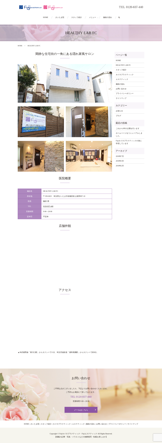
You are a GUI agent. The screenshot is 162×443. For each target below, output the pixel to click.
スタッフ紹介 (76, 17)
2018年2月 (120, 166)
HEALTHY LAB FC (123, 65)
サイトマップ (121, 98)
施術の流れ (107, 17)
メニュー (92, 17)
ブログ (118, 116)
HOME (45, 17)
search (121, 17)
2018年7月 (120, 156)
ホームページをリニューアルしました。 (129, 134)
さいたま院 (59, 17)
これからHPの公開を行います (127, 128)
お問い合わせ (121, 89)
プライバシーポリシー (125, 93)
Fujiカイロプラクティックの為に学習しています (129, 142)
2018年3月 (120, 161)
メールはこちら (81, 410)
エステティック (122, 79)
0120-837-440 (48, 206)
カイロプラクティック (125, 75)
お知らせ (119, 111)
